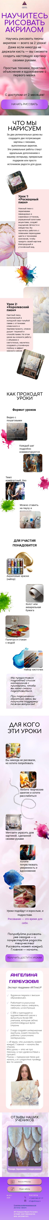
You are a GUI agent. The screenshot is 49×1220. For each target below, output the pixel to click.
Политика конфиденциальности (25, 1205)
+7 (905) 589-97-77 (36, 1198)
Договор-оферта (20, 1208)
